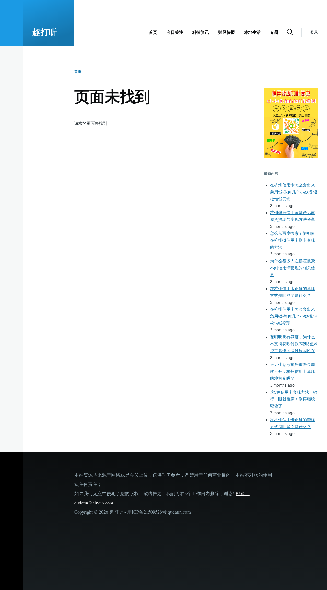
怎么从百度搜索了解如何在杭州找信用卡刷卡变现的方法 (292, 240)
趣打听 (44, 32)
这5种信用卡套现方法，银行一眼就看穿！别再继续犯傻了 (293, 399)
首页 (77, 72)
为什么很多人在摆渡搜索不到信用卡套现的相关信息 (292, 268)
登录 (314, 32)
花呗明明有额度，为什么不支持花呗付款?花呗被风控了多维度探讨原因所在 (293, 344)
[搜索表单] (290, 32)
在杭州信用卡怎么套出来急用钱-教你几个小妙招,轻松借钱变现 (293, 192)
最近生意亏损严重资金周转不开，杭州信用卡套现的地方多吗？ (292, 371)
